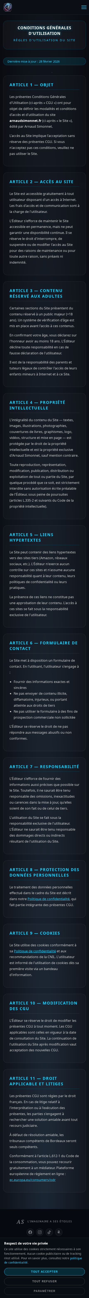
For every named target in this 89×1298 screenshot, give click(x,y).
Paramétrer (44, 1291)
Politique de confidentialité (49, 899)
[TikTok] (49, 1232)
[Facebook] (30, 1232)
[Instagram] (39, 1232)
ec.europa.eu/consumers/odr (33, 1180)
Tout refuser (44, 1281)
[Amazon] (59, 1232)
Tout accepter (44, 1271)
